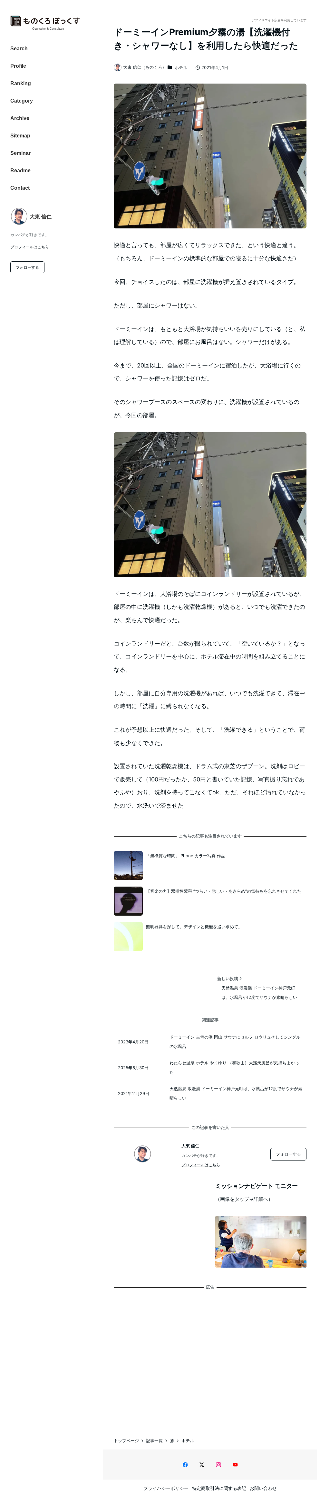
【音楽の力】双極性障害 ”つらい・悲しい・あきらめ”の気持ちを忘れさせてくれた (223, 891)
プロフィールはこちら (29, 247)
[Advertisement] (210, 1357)
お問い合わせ (263, 1488)
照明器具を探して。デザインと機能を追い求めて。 (194, 926)
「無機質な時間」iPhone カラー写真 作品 (185, 855)
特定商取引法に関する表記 (219, 1488)
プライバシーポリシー (166, 1488)
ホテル (181, 67)
